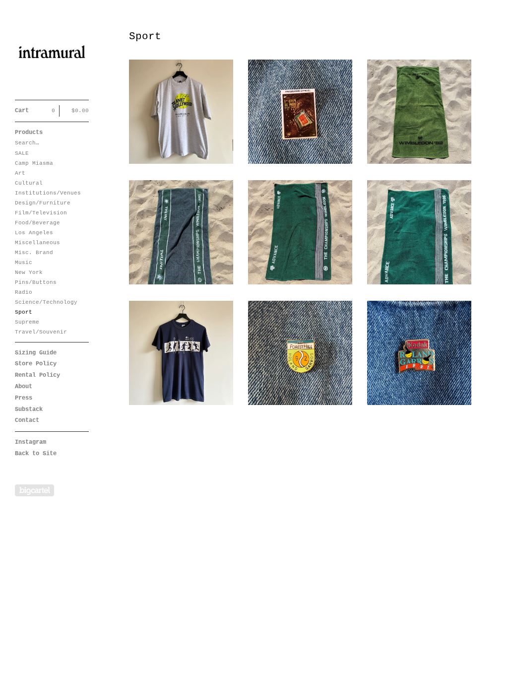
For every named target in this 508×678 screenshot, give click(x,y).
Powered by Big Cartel (34, 490)
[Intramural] (52, 55)
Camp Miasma (34, 163)
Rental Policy (37, 375)
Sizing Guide (36, 352)
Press (23, 398)
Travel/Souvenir (41, 332)
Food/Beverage (37, 223)
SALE (22, 153)
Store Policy (36, 363)
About (23, 386)
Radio (23, 292)
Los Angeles (34, 233)
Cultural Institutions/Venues (48, 188)
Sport (23, 312)
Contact (27, 420)
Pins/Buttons (36, 282)
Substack (29, 409)
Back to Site (36, 453)
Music (23, 263)
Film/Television (41, 213)
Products (29, 132)
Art (20, 173)
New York (29, 272)
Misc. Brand (34, 253)
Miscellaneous (37, 243)
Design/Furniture (42, 203)
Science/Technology (46, 302)
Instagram (30, 442)
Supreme (27, 322)
